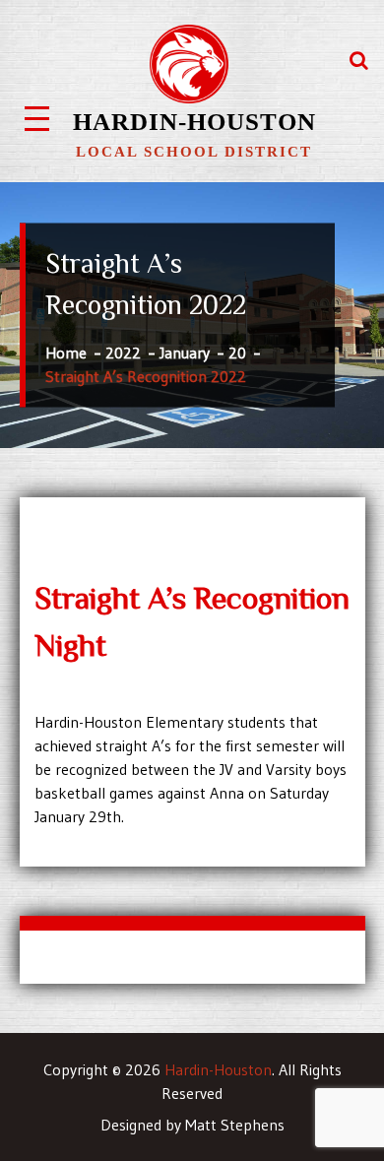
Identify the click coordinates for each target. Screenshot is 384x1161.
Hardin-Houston (194, 121)
